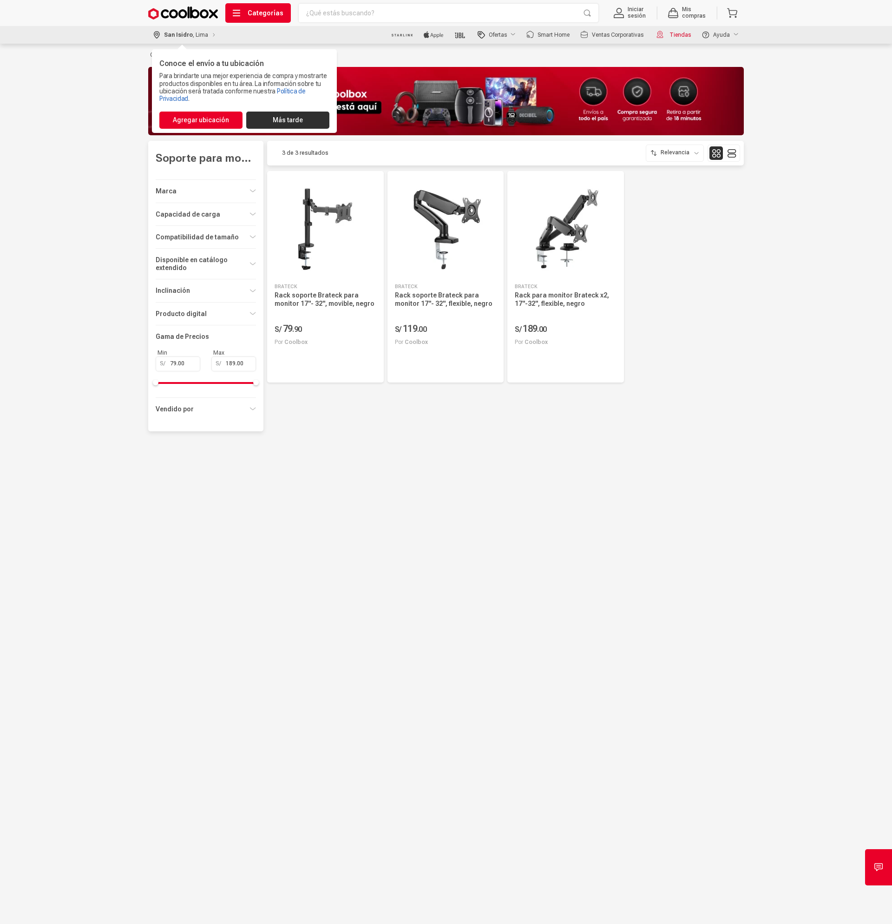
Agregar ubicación (201, 120)
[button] (629, 13)
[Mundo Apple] (433, 35)
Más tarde (288, 120)
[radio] (716, 153)
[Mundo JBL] (460, 35)
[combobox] (448, 13)
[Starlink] (402, 35)
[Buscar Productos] (587, 13)
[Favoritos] (369, 366)
